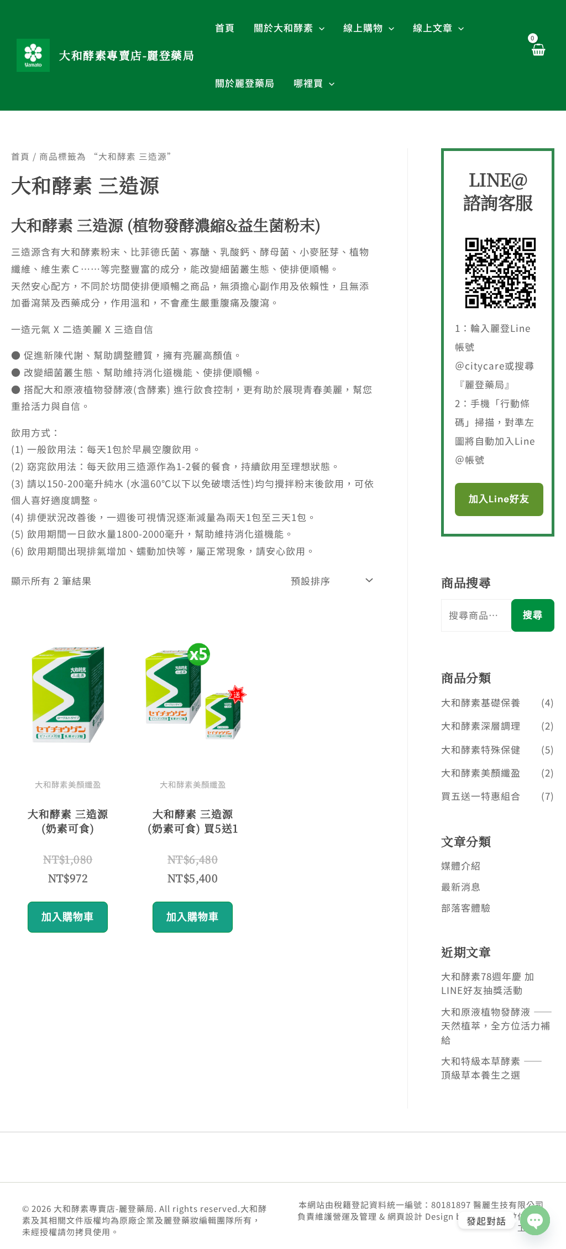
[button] (318, 27)
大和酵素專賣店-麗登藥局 (127, 55)
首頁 (20, 156)
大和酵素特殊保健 (481, 749)
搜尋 (533, 615)
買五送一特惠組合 (481, 796)
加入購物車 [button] (67, 917)
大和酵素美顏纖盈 (481, 772)
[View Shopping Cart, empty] (537, 55)
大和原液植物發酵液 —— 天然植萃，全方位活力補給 (497, 1026)
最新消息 (461, 886)
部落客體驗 (466, 907)
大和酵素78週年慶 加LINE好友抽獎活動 (487, 983)
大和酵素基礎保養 (481, 702)
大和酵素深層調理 (481, 725)
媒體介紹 (461, 865)
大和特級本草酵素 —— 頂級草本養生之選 (492, 1068)
